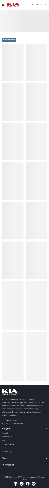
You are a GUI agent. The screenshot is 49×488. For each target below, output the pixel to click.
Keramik (5, 433)
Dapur (4, 448)
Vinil (3, 440)
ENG (45, 4)
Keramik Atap (7, 452)
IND (37, 4)
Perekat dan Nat (8, 444)
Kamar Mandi (7, 437)
